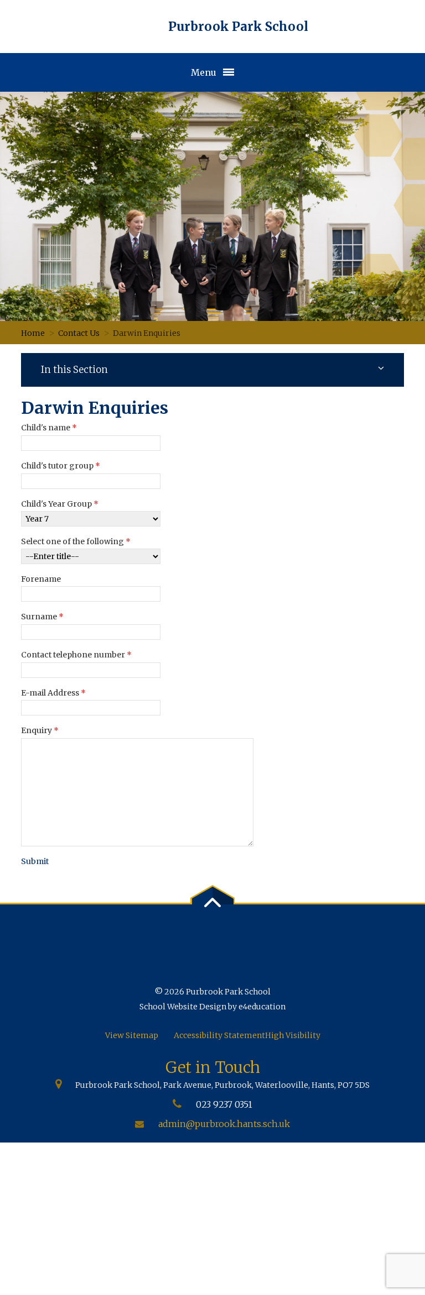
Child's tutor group (60, 466)
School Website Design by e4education (212, 1007)
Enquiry (40, 730)
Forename (41, 579)
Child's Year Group (60, 504)
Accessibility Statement (219, 1035)
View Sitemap (131, 1035)
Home (33, 333)
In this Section (74, 370)
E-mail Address (53, 693)
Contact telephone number (76, 655)
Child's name (49, 428)
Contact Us (79, 333)
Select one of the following (76, 541)
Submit (35, 861)
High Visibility (292, 1035)
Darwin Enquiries (146, 333)
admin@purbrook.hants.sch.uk (224, 1123)
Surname (42, 617)
